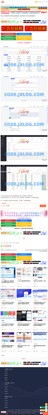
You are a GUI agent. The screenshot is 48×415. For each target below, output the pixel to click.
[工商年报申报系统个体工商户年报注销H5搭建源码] (40, 294)
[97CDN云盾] (24, 8)
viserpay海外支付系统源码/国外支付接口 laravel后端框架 (8, 324)
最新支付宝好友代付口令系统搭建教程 (24, 346)
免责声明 (6, 375)
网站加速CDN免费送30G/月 (24, 36)
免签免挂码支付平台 (8, 36)
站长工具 (6, 400)
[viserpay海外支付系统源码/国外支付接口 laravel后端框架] (8, 316)
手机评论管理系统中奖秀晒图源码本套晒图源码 (40, 324)
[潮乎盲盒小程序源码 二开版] (40, 272)
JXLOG (3, 18)
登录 (25, 358)
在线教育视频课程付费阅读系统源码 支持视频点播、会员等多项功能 (8, 346)
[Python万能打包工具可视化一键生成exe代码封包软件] (8, 294)
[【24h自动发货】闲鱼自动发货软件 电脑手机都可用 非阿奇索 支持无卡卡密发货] (24, 294)
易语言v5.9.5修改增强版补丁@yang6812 (9, 249)
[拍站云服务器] (24, 22)
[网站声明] (24, 214)
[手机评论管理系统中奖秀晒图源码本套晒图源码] (40, 316)
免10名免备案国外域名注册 (8, 33)
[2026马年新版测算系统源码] (24, 272)
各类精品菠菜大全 (24, 223)
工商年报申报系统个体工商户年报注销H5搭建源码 (40, 303)
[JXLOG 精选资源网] (2, 2)
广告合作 (6, 384)
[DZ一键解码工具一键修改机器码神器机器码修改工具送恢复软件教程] (8, 272)
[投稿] (40, 2)
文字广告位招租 (24, 39)
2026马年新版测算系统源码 (24, 281)
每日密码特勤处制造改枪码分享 (40, 346)
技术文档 (6, 389)
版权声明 (6, 373)
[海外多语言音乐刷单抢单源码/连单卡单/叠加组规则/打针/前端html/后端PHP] (24, 316)
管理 (17, 200)
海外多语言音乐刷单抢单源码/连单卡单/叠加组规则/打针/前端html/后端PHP (24, 324)
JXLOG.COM (26, 409)
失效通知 (6, 391)
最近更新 (6, 398)
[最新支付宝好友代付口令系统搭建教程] (24, 337)
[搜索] (42, 2)
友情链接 (6, 407)
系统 (16, 196)
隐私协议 (6, 377)
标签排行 (6, 405)
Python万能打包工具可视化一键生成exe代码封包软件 (8, 303)
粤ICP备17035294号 (36, 409)
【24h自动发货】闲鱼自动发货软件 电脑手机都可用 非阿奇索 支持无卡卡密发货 (24, 303)
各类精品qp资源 (8, 225)
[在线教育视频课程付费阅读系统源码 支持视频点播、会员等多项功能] (8, 337)
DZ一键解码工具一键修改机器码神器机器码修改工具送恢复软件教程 (8, 281)
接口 (38, 197)
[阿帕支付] (24, 12)
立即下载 (43, 205)
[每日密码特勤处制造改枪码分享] (40, 337)
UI (5, 196)
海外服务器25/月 (8, 220)
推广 (46, 18)
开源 (23, 196)
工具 (13, 196)
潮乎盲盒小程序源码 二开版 (40, 281)
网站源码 (15, 18)
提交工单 (6, 393)
